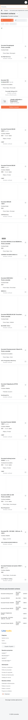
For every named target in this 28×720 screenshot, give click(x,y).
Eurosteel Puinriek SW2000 (8, 422)
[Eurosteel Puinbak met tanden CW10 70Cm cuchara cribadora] (14, 556)
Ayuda (3, 640)
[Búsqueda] (25, 6)
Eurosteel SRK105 (6, 201)
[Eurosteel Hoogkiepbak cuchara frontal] (14, 35)
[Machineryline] (2, 10)
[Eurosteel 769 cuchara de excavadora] (14, 70)
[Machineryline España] (10, 2)
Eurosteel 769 (5, 80)
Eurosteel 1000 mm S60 (7, 494)
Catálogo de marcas (6, 677)
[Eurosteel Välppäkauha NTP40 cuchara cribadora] (14, 374)
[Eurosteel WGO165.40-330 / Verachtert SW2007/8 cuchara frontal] (14, 305)
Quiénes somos (5, 638)
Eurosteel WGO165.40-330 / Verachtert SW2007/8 (14, 314)
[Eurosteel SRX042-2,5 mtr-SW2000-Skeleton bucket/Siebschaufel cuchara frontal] (14, 232)
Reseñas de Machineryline (8, 674)
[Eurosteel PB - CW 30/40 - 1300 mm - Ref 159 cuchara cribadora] (14, 521)
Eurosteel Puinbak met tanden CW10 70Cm (12, 566)
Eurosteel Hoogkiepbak (7, 45)
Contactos (4, 643)
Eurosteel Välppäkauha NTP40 (9, 384)
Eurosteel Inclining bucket (8, 458)
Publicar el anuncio (14, 107)
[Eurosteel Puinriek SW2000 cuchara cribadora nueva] (14, 412)
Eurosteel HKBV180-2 (7, 278)
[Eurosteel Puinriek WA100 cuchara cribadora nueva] (14, 119)
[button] (26, 2)
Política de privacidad (6, 669)
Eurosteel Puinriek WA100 (8, 129)
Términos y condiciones (7, 667)
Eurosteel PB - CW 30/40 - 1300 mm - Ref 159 (13, 531)
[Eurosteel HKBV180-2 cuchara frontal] (14, 268)
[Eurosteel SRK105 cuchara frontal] (14, 192)
